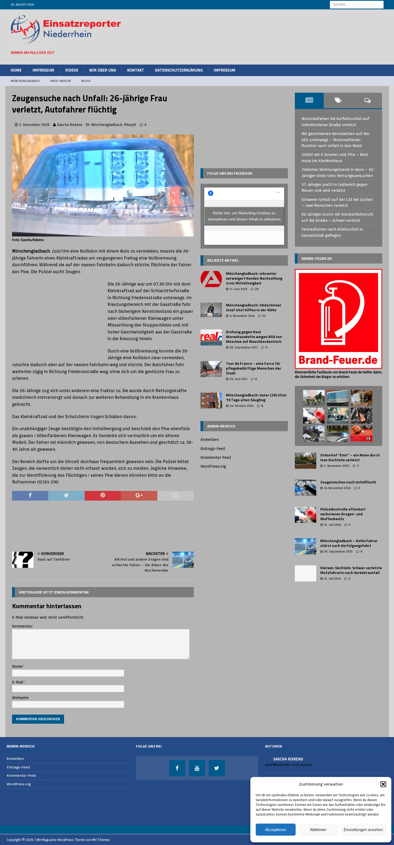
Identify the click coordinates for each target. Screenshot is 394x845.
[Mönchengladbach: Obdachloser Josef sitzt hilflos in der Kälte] (211, 310)
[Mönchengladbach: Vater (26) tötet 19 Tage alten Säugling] (211, 401)
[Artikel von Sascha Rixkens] (267, 759)
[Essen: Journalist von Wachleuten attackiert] (337, 398)
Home (16, 70)
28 (256, 289)
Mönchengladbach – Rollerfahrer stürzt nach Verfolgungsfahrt (349, 543)
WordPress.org (213, 466)
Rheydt (130, 125)
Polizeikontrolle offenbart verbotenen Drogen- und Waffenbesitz (343, 513)
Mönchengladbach (25, 81)
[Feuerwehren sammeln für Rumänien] (361, 434)
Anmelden (209, 439)
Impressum (43, 70)
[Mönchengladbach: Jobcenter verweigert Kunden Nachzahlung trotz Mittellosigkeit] (211, 279)
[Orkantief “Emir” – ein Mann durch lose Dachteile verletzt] (305, 461)
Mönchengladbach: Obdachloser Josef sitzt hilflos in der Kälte (253, 307)
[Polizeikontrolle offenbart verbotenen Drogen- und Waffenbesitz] (305, 515)
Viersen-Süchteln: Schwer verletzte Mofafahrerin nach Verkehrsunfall (351, 570)
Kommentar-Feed (215, 457)
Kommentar (22, 626)
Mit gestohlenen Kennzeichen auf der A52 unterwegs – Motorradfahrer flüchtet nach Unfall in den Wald (335, 140)
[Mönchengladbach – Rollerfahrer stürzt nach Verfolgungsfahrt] (305, 546)
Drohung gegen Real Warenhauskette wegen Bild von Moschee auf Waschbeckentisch (254, 336)
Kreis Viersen (60, 81)
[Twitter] (217, 768)
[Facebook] (177, 768)
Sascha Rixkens (69, 125)
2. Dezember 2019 (34, 125)
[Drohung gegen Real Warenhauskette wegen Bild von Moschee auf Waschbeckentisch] (211, 337)
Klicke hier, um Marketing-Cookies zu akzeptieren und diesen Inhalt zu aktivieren (244, 216)
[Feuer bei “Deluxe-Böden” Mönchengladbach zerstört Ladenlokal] (314, 398)
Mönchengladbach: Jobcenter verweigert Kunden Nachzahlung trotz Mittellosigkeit (254, 278)
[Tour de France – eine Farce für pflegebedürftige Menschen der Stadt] (211, 369)
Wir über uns (102, 70)
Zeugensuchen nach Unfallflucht (348, 482)
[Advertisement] (285, 36)
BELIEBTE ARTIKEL (223, 260)
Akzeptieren (275, 829)
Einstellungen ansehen (363, 829)
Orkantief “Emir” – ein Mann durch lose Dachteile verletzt (350, 457)
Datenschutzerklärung (179, 70)
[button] (383, 784)
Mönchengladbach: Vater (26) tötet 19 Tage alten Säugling (256, 397)
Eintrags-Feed (212, 448)
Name (17, 666)
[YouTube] (197, 768)
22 (264, 316)
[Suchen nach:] (357, 4)
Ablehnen (318, 829)
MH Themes (101, 840)
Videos (71, 70)
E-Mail (17, 682)
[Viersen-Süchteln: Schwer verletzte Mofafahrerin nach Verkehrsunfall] (305, 573)
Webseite (20, 698)
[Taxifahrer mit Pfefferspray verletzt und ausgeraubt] (337, 434)
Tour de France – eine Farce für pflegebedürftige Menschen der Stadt (253, 368)
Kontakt (135, 70)
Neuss (86, 81)
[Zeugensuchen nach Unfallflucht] (305, 488)
